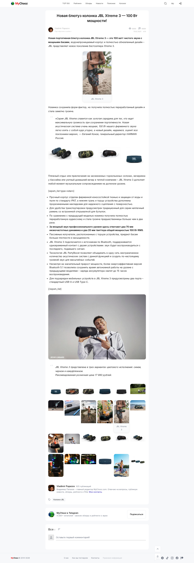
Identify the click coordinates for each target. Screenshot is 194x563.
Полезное (111, 3)
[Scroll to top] (158, 549)
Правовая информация (112, 558)
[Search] (165, 3)
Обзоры (88, 3)
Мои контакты (95, 492)
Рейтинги (77, 3)
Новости (99, 3)
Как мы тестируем (80, 558)
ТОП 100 (66, 3)
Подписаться (136, 514)
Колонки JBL (58, 499)
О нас (66, 558)
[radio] (51, 529)
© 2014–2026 (20, 558)
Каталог (122, 3)
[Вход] (180, 3)
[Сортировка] (59, 529)
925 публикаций (83, 486)
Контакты (95, 558)
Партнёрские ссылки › (63, 31)
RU (172, 3)
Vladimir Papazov (62, 28)
